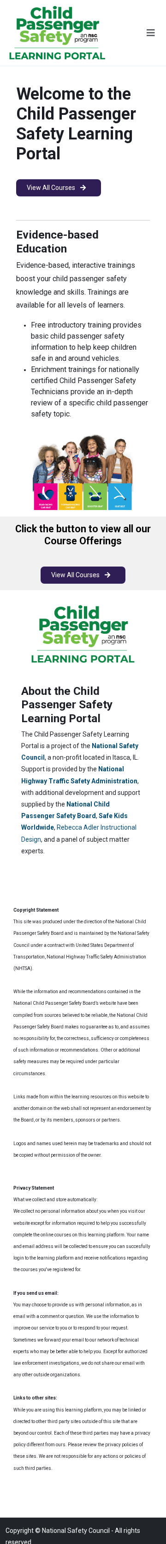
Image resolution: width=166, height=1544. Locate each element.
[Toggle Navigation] (150, 32)
